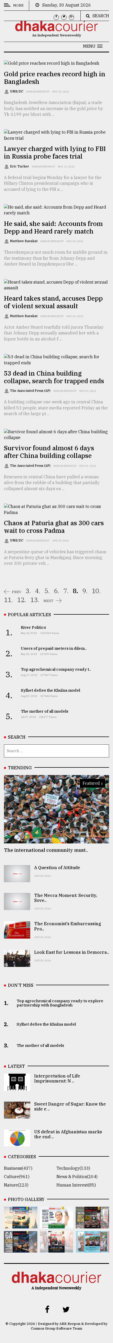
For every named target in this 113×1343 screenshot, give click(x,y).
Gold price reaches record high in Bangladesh (54, 78)
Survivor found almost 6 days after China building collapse (49, 452)
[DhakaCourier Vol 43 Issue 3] (92, 1224)
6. (56, 591)
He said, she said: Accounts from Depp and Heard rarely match (53, 227)
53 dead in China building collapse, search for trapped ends (54, 377)
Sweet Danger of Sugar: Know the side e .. (70, 1106)
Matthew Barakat (24, 241)
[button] (92, 46)
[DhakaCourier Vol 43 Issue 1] (56, 1249)
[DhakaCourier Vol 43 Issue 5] (20, 1224)
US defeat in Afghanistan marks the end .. (68, 1134)
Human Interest (37, 91)
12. (21, 599)
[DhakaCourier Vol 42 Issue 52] (92, 1249)
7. (66, 591)
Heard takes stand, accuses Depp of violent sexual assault (53, 302)
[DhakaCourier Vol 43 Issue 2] (20, 1249)
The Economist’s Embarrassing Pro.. (67, 926)
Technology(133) (73, 1168)
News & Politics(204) (76, 1176)
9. (85, 591)
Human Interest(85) (76, 1185)
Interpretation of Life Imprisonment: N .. (57, 1078)
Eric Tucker (20, 166)
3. (28, 591)
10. (96, 591)
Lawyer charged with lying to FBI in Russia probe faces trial (55, 152)
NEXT (48, 600)
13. (34, 599)
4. (37, 591)
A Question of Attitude (57, 867)
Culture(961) (16, 1176)
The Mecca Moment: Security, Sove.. (65, 898)
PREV (16, 591)
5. (47, 591)
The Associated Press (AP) (30, 391)
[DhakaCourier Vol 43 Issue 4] (56, 1224)
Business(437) (18, 1168)
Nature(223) (16, 1185)
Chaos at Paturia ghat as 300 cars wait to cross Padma (54, 527)
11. (8, 599)
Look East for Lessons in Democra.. (71, 952)
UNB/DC (17, 91)
